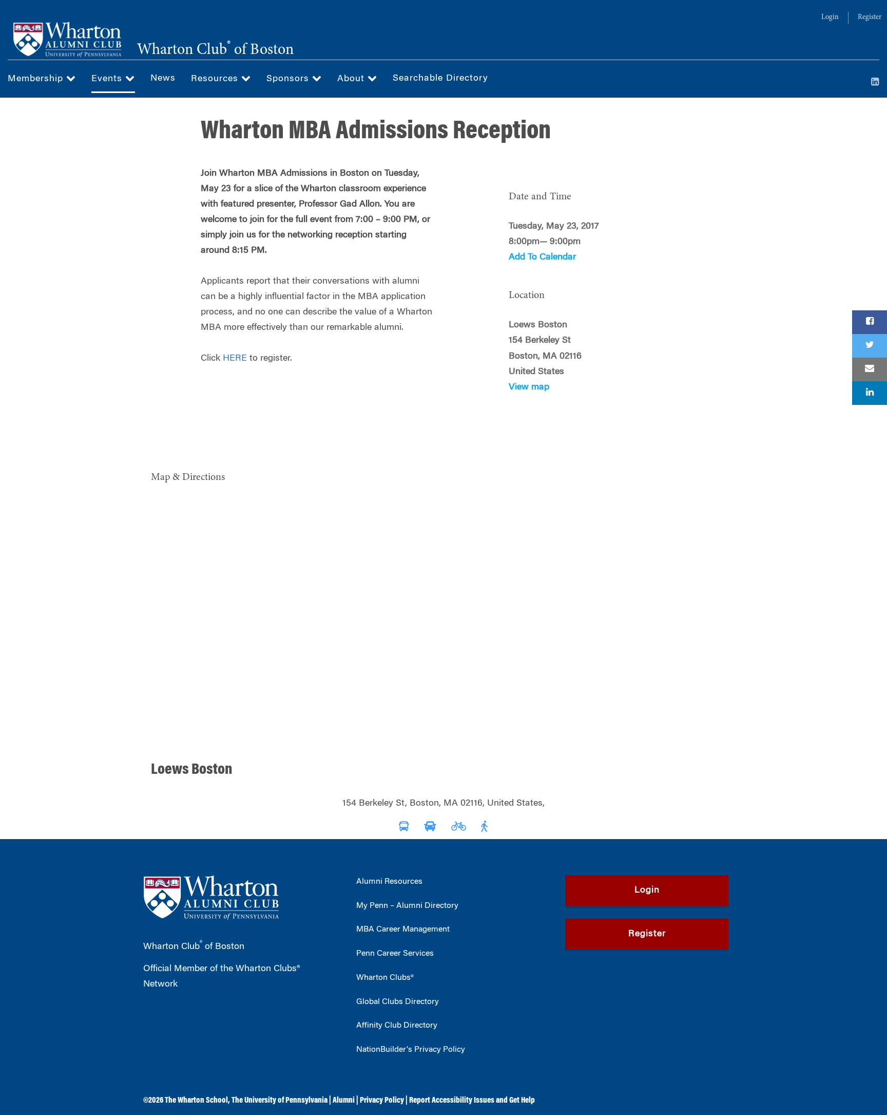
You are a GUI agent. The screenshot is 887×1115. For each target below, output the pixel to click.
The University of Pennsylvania (279, 1101)
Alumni (344, 1101)
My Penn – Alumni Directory (407, 906)
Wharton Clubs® (385, 978)
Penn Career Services (395, 954)
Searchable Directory (440, 78)
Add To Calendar (542, 257)
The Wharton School (196, 1101)
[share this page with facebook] (869, 322)
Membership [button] (37, 79)
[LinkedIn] (875, 82)
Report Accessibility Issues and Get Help (472, 1101)
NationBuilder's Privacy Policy (410, 1050)
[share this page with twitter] (869, 346)
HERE (235, 358)
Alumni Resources (389, 882)
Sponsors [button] (289, 79)
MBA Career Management (403, 929)
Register (869, 17)
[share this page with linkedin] (869, 393)
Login (830, 17)
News (163, 78)
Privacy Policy (382, 1101)
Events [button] (108, 79)
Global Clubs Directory (397, 1002)
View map (529, 387)
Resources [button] (216, 79)
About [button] (352, 79)
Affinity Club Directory (396, 1025)
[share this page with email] (869, 369)
